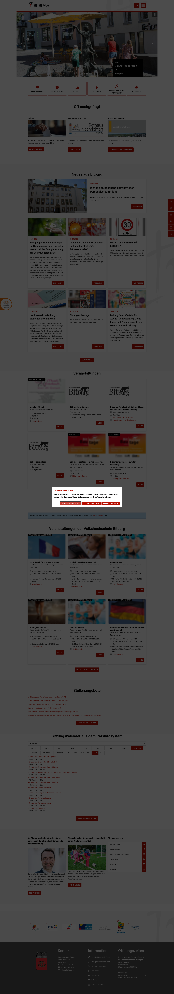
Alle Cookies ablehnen (71, 503)
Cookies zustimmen (110, 503)
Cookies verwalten (91, 503)
